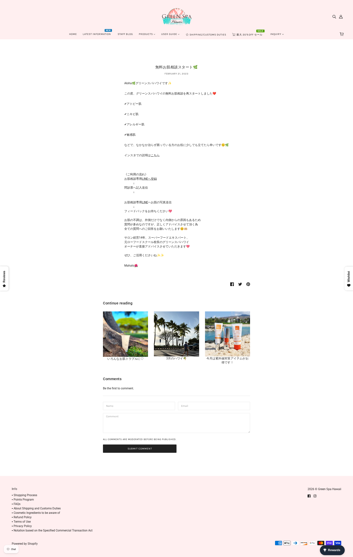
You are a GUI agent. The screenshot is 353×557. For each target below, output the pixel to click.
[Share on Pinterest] (248, 284)
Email (184, 405)
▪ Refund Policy (22, 517)
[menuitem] (73, 34)
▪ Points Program (23, 499)
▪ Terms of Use (21, 521)
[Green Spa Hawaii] (176, 16)
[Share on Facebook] (232, 284)
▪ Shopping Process (24, 495)
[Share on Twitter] (240, 284)
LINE (145, 202)
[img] (334, 16)
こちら (155, 155)
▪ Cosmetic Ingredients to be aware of (36, 513)
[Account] (341, 16)
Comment (112, 416)
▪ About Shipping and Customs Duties (36, 508)
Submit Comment (140, 448)
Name (109, 405)
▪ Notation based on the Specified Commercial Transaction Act (52, 530)
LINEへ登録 (149, 179)
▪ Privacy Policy (22, 526)
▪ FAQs (16, 504)
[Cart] (342, 34)
